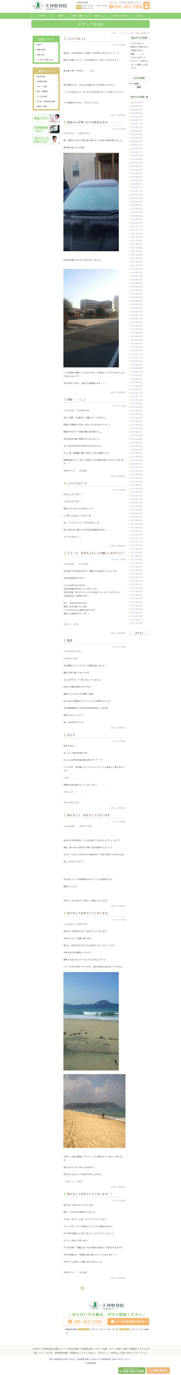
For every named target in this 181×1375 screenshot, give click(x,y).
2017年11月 (137, 397)
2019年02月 (137, 347)
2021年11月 (137, 230)
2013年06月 (137, 560)
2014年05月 (137, 521)
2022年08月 (137, 202)
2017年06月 (137, 414)
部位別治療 (40, 76)
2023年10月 (137, 156)
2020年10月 (137, 276)
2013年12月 (137, 538)
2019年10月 (137, 319)
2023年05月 (137, 173)
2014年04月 (137, 524)
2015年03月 (137, 485)
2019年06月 (137, 333)
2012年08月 (137, 595)
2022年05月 (137, 212)
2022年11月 (137, 191)
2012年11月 (137, 584)
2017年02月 (137, 429)
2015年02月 (137, 489)
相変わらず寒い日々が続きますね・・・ (91, 122)
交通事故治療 (41, 81)
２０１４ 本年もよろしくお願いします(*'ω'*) (95, 553)
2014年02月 (137, 531)
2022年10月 (137, 195)
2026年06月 (137, 102)
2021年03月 (137, 258)
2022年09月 (137, 198)
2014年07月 (137, 514)
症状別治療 (73, 1349)
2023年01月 (137, 184)
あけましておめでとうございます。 (88, 913)
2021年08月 (137, 241)
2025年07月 (137, 138)
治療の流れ (40, 55)
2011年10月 (137, 623)
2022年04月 (137, 216)
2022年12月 (137, 187)
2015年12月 (137, 467)
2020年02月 (137, 304)
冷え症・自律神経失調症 (45, 101)
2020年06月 (137, 290)
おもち (71, 735)
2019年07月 (137, 329)
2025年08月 (137, 134)
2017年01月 (137, 432)
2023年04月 (137, 177)
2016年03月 (137, 457)
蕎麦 (70, 640)
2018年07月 (137, 372)
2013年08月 (137, 553)
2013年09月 (137, 549)
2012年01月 (137, 620)
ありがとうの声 (120, 16)
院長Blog (75, 1353)
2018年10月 (137, 361)
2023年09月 (137, 159)
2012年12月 (137, 581)
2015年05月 (137, 478)
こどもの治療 (41, 96)
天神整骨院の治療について (54, 1349)
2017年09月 (137, 404)
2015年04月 (137, 482)
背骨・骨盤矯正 (42, 91)
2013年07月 (137, 556)
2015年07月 (137, 471)
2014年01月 (137, 535)
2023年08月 (137, 163)
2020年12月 (137, 269)
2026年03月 (137, 113)
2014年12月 (137, 496)
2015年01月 (137, 492)
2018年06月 (137, 375)
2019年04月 (137, 340)
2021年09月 (137, 237)
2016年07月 (137, 443)
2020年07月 (137, 287)
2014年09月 (137, 506)
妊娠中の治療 (41, 106)
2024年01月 (137, 145)
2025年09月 (137, 131)
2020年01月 (137, 308)
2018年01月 (137, 390)
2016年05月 (137, 450)
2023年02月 (137, 180)
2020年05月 (137, 294)
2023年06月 (137, 170)
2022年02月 (137, 219)
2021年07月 (137, 244)
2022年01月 (137, 223)
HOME (41, 16)
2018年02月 (137, 386)
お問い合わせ (127, 1353)
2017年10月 (137, 400)
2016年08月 (137, 439)
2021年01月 (137, 265)
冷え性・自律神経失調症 (57, 1353)
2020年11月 (137, 273)
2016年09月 (137, 436)
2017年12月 (137, 393)
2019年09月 (137, 322)
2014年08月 (137, 510)
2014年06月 (137, 517)
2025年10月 (137, 127)
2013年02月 (137, 574)
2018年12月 (137, 354)
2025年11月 (137, 124)
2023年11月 (137, 152)
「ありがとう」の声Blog (107, 1353)
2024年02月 (137, 141)
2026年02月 (137, 117)
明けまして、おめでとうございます (88, 815)
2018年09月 (137, 365)
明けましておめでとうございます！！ (90, 1194)
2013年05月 (137, 563)
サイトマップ (141, 1353)
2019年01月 (137, 351)
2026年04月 (137, 110)
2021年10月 (137, 234)
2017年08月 (137, 407)
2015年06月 (137, 475)
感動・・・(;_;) (76, 399)
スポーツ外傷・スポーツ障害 (108, 1349)
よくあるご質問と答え (45, 60)
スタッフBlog (88, 1353)
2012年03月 (137, 613)
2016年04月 (137, 453)
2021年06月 (137, 248)
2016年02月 (137, 460)
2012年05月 (137, 606)
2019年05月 (137, 336)
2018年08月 (137, 368)
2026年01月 (137, 120)
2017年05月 (137, 418)
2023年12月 (137, 149)
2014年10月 (137, 503)
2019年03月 (137, 343)
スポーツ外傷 (41, 86)
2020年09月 (137, 280)
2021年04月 (137, 255)
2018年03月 (137, 382)
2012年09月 (137, 591)
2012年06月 (137, 602)
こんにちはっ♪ (76, 38)
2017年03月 (137, 425)
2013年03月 (137, 570)
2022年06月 (137, 209)
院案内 (61, 16)
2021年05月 (137, 251)
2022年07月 (137, 205)
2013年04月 (137, 567)
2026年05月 (137, 106)
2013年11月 (137, 542)
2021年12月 (137, 226)
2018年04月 (137, 379)
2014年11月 (137, 499)
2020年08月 (137, 283)
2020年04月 (137, 297)
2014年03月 (137, 528)
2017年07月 (137, 411)
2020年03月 (137, 301)
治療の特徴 (40, 50)
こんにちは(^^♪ (77, 483)
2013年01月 (137, 577)
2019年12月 (137, 311)
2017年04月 (137, 421)
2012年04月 (137, 609)
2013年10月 (137, 545)
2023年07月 (137, 166)
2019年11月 (137, 315)
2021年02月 (137, 262)
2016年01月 (137, 464)
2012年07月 (137, 599)
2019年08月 (137, 326)
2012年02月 (137, 616)
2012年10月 (137, 588)
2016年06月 (137, 446)
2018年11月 (137, 358)
